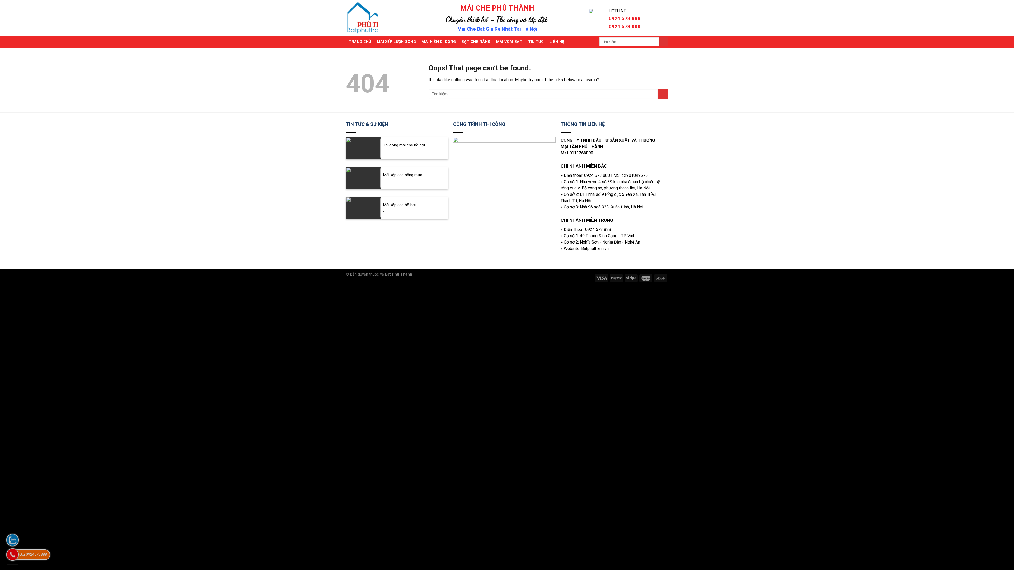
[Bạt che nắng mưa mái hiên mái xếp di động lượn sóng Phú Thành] (376, 18)
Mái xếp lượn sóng (396, 42)
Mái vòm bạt (509, 42)
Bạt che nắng (476, 42)
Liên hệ (557, 42)
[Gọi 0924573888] (12, 554)
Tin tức (536, 42)
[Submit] (663, 41)
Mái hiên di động (438, 42)
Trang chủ (360, 42)
